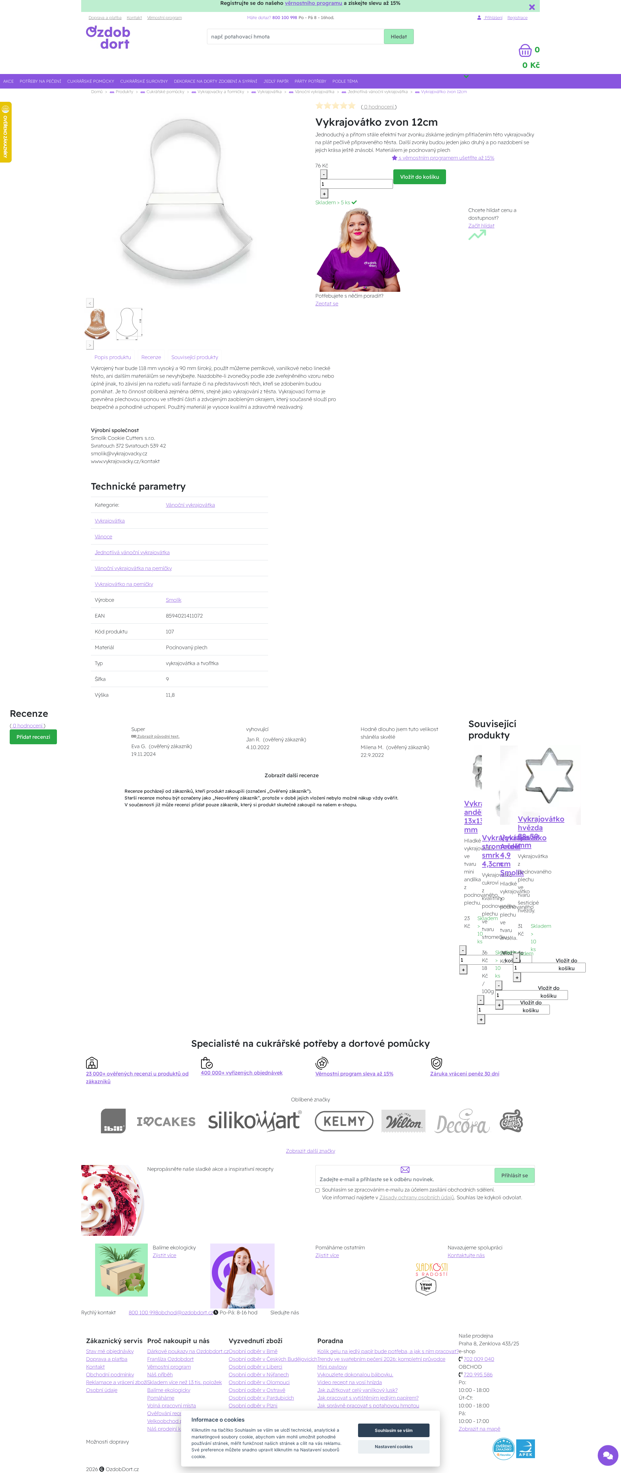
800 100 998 (143, 1312)
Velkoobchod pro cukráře (176, 1421)
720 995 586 (478, 1374)
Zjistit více (164, 1255)
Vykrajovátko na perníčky (124, 584)
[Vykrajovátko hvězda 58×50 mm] (549, 775)
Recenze (151, 357)
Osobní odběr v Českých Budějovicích (273, 1359)
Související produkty (194, 357)
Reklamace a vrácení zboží (116, 1382)
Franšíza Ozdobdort (170, 1359)
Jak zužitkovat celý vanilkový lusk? (357, 1390)
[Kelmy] (344, 1120)
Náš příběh (160, 1374)
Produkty (123, 91)
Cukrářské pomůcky (90, 81)
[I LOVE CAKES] (166, 1120)
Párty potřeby (310, 81)
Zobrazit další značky (310, 1151)
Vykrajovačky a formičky (220, 91)
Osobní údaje (101, 1390)
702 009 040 (479, 1359)
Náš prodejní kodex (170, 1428)
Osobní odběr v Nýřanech (259, 1374)
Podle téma (345, 81)
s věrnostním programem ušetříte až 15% (446, 157)
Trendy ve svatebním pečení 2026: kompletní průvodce (381, 1359)
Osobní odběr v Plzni (253, 1405)
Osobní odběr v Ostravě (257, 1390)
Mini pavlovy (332, 1366)
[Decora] (462, 1120)
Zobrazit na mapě (479, 1428)
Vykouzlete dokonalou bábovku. (355, 1374)
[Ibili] (113, 1120)
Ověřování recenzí (168, 1413)
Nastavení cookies (394, 1446)
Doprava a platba (105, 17)
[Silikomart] (255, 1120)
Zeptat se (326, 303)
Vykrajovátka (269, 91)
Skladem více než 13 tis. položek (184, 1382)
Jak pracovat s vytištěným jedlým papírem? (368, 1397)
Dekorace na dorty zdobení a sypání (215, 81)
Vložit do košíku (419, 177)
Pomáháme (160, 1397)
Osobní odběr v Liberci (255, 1366)
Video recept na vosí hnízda (349, 1382)
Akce (8, 81)
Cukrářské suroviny (144, 81)
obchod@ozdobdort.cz (185, 1312)
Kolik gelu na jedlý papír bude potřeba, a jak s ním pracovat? (388, 1351)
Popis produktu (112, 357)
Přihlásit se (514, 1175)
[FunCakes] (511, 1120)
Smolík (173, 600)
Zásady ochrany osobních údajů (416, 1197)
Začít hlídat (481, 225)
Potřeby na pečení (40, 81)
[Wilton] (403, 1120)
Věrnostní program (164, 17)
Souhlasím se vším (394, 1430)
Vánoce (103, 536)
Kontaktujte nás (466, 1255)
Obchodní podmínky (110, 1374)
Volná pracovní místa (171, 1405)
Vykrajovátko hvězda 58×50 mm (541, 832)
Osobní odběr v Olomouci (259, 1382)
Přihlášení (493, 17)
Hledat (399, 36)
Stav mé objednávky (110, 1351)
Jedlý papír (276, 81)
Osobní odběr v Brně (253, 1351)
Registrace (517, 17)
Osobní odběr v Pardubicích (261, 1397)
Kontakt (134, 17)
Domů (97, 91)
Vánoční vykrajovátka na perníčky (133, 568)
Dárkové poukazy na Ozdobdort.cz (188, 1351)
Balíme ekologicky (168, 1390)
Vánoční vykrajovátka (314, 91)
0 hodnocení (379, 106)
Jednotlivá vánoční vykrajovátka (377, 91)
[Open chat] (608, 1455)
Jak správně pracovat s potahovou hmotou (368, 1405)
